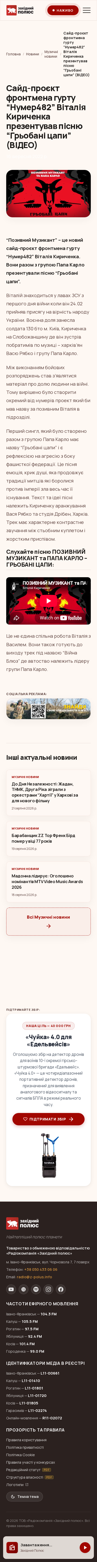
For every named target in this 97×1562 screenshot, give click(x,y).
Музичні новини (51, 54)
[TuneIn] (23, 1289)
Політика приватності (25, 1447)
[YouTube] (11, 1289)
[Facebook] (61, 1289)
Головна (13, 54)
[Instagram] (48, 1289)
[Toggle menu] (87, 10)
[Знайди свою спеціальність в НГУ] (48, 708)
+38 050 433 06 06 (40, 1269)
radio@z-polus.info (34, 1276)
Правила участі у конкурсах (30, 1462)
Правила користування (26, 1439)
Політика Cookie (20, 1454)
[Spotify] (36, 1289)
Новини (32, 54)
